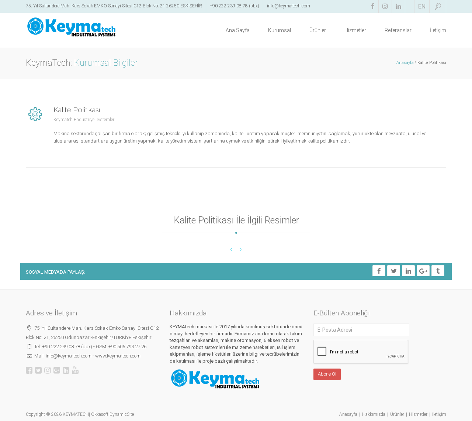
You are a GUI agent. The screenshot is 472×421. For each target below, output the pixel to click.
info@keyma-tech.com (288, 5)
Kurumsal (279, 30)
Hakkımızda (373, 414)
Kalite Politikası (76, 110)
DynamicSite (122, 414)
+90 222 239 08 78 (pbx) (234, 5)
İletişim (438, 30)
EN (422, 6)
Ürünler (317, 30)
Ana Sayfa (238, 30)
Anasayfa (405, 62)
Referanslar (398, 30)
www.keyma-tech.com (117, 356)
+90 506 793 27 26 (127, 346)
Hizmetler (355, 30)
